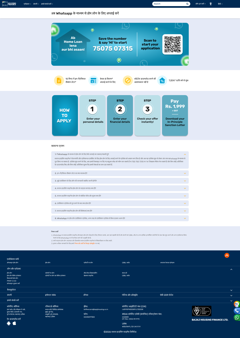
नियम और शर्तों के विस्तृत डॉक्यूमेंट (85, 243)
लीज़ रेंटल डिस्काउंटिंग (90, 273)
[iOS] (14, 323)
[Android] (8, 323)
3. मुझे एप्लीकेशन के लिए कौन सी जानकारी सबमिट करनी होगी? (76, 181)
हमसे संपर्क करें (46, 4)
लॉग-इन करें (200, 4)
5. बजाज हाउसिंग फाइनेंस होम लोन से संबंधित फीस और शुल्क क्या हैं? (78, 196)
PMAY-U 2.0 (11, 281)
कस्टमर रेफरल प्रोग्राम (167, 263)
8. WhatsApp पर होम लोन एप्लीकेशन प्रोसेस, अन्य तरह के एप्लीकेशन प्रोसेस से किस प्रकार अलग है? (90, 218)
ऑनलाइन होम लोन (12, 263)
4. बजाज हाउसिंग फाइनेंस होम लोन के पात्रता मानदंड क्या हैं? (75, 188)
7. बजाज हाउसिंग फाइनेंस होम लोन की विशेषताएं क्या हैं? (73, 211)
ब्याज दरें (124, 273)
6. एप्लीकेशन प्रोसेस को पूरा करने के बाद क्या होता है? (73, 203)
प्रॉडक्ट (26, 4)
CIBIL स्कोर (126, 263)
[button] (210, 3)
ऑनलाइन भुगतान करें (13, 283)
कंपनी (35, 4)
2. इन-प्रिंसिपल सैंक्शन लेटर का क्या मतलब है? (71, 173)
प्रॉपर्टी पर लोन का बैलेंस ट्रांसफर (55, 276)
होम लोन (47, 263)
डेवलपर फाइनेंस (88, 276)
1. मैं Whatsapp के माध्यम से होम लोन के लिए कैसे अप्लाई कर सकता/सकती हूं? (82, 154)
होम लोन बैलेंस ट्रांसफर (14, 276)
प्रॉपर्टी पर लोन (88, 263)
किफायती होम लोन (12, 278)
